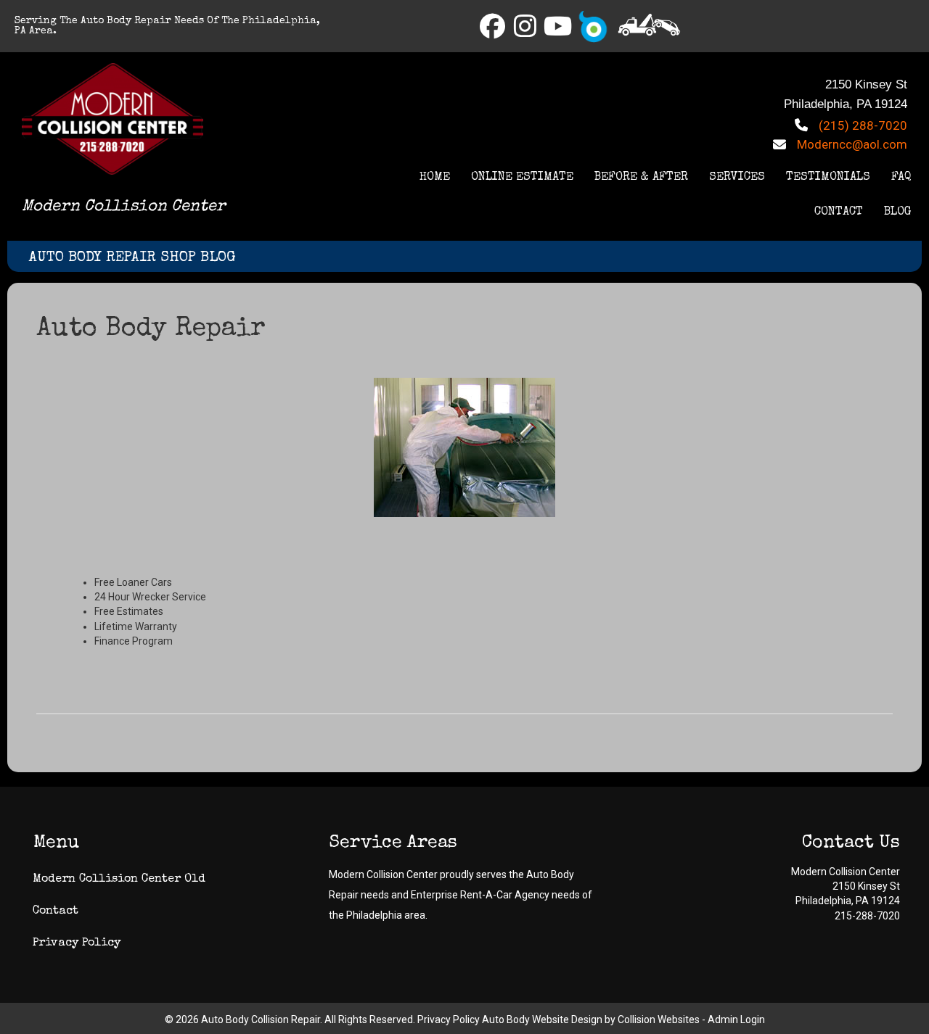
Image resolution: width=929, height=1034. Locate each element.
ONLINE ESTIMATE (522, 177)
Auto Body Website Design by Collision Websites (591, 1019)
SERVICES (737, 177)
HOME (435, 177)
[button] (492, 26)
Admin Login (736, 1019)
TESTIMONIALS (828, 177)
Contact (55, 911)
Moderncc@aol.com (852, 144)
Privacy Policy (76, 943)
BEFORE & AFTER (641, 177)
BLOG (898, 212)
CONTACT (838, 212)
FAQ (901, 177)
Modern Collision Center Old (119, 879)
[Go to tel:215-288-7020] (650, 24)
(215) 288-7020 (863, 125)
